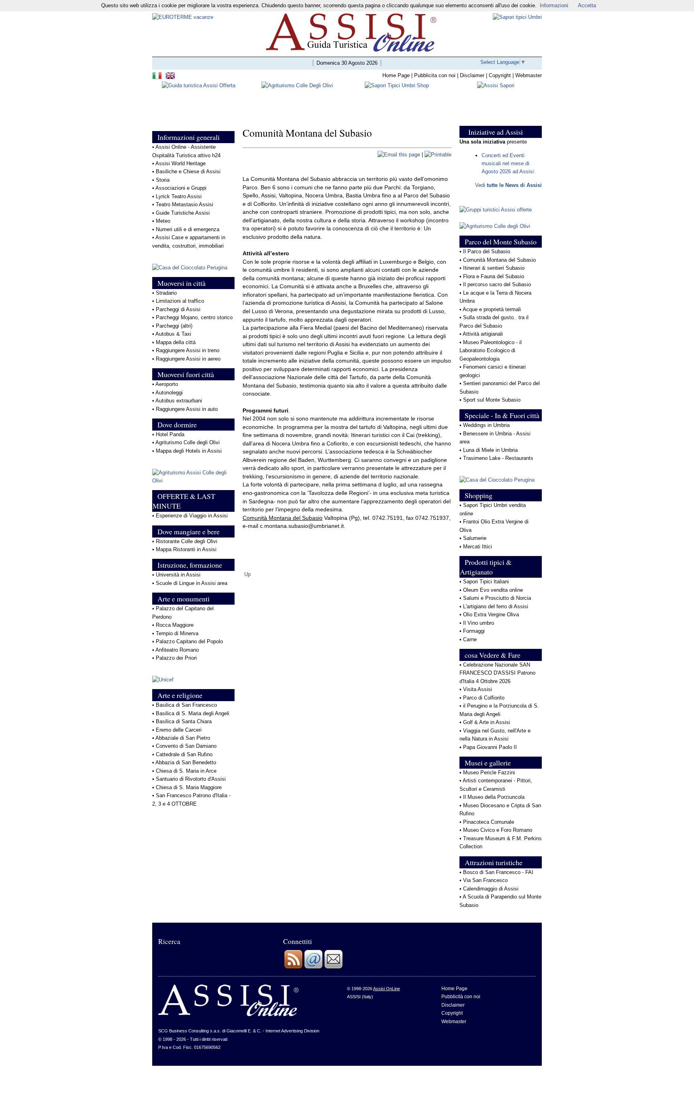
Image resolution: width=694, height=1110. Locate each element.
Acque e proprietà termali (492, 309)
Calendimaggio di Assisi (490, 889)
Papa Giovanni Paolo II (490, 747)
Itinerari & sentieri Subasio (494, 268)
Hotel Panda (170, 434)
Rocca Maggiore (175, 625)
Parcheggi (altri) (174, 326)
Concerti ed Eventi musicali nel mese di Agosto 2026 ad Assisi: (508, 163)
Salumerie (474, 538)
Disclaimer (472, 75)
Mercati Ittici (477, 547)
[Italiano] (158, 75)
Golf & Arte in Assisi (486, 722)
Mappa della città (176, 342)
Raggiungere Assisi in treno (187, 350)
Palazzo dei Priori (176, 658)
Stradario (166, 293)
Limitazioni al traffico (180, 301)
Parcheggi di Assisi (178, 309)
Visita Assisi (477, 689)
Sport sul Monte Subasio (491, 400)
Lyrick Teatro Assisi (179, 196)
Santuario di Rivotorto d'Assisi (191, 779)
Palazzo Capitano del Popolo (189, 641)
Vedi (508, 185)
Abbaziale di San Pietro (182, 738)
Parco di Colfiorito (483, 698)
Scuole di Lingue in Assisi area (191, 583)
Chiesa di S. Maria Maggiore (189, 787)
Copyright (500, 75)
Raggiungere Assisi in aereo (188, 359)
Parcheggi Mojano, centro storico (194, 317)
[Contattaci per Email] (313, 967)
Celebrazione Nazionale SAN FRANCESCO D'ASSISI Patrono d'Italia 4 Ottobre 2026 (497, 673)
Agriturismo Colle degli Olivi (187, 442)
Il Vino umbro (478, 623)
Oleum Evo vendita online (493, 590)
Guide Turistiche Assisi (183, 213)
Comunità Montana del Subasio (499, 260)
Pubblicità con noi (460, 996)
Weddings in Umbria (486, 425)
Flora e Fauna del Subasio (493, 276)
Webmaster (528, 75)
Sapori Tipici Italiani (486, 582)
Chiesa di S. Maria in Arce (186, 771)
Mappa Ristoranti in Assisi (186, 549)
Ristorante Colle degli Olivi (186, 541)
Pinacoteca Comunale (488, 822)
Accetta (587, 5)
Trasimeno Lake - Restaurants (498, 458)
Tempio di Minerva (177, 633)
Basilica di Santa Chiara (184, 721)
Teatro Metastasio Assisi (184, 204)
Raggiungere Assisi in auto (187, 409)
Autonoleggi (169, 393)
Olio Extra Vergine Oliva (491, 614)
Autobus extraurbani (178, 401)
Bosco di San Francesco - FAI (498, 872)
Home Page (396, 75)
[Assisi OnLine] (228, 1014)
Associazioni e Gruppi (180, 188)
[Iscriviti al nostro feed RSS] (293, 967)
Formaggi (474, 631)
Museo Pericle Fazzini (489, 772)
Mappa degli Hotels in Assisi (189, 451)
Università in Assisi (178, 575)
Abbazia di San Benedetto (185, 762)
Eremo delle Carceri (179, 730)
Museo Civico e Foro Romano (497, 830)
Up (247, 574)
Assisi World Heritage (180, 163)
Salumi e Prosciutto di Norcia (497, 598)
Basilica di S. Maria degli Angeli (192, 713)
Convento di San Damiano (186, 746)
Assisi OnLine (386, 988)
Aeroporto (166, 384)
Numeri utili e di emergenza (187, 229)
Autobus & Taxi (173, 334)
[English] (171, 75)
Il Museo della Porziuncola (494, 797)
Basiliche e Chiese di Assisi (188, 171)
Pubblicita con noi (434, 75)
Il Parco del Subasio (486, 251)
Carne (470, 639)
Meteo (163, 221)
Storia (162, 180)
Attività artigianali (483, 334)
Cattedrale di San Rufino (184, 754)
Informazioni (554, 5)
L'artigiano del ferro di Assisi (495, 606)
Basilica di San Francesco (186, 705)
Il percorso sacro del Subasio (497, 284)
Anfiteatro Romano (177, 650)
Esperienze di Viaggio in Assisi (192, 516)
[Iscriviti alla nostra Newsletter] (333, 967)
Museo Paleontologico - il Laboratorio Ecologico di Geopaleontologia (490, 350)
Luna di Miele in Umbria (490, 450)
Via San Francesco (485, 880)
